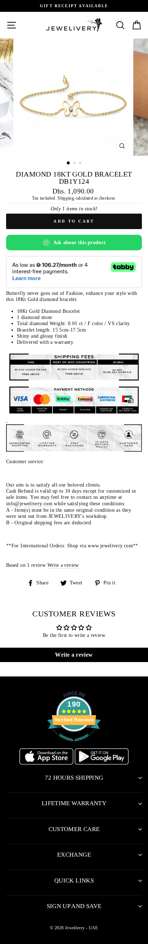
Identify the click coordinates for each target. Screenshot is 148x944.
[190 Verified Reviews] (74, 745)
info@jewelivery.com (29, 503)
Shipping (65, 198)
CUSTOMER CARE (74, 829)
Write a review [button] (74, 655)
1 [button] (68, 163)
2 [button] (75, 163)
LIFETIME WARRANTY (74, 803)
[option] (74, 6)
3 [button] (81, 163)
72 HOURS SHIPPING (74, 777)
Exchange (74, 854)
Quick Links (74, 880)
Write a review (63, 565)
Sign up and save (74, 906)
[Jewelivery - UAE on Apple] (47, 763)
